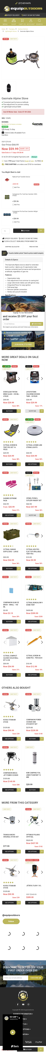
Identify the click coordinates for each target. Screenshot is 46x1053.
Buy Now (28, 1049)
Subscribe (37, 324)
